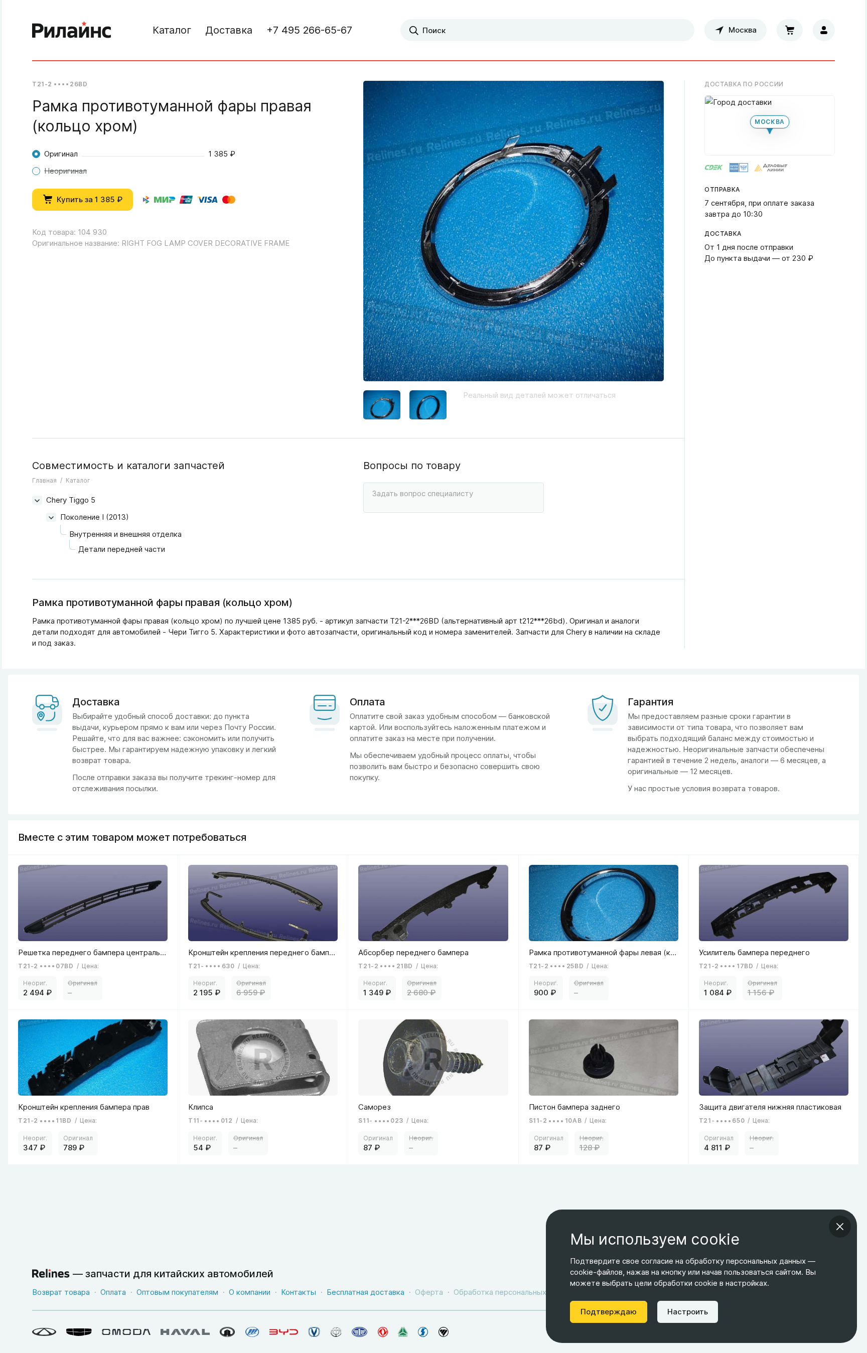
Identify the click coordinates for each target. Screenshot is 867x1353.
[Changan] (314, 1332)
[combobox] (547, 30)
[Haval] (185, 1332)
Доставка (228, 30)
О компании (249, 1292)
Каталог (172, 30)
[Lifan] (252, 1332)
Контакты (298, 1292)
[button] (382, 402)
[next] (643, 234)
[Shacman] (423, 1332)
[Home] (71, 30)
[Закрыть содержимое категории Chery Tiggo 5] (37, 500)
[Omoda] (126, 1332)
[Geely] (79, 1332)
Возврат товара (61, 1292)
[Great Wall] (227, 1332)
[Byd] (283, 1332)
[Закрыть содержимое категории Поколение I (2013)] (51, 517)
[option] (513, 235)
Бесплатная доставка (365, 1292)
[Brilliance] (336, 1332)
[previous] (383, 234)
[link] (93, 932)
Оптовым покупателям (177, 1292)
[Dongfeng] (383, 1332)
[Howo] (403, 1332)
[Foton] (444, 1332)
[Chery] (44, 1332)
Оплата (113, 1292)
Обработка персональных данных (514, 1292)
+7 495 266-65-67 (309, 30)
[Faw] (360, 1332)
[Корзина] (790, 30)
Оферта (429, 1292)
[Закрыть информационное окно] (840, 1227)
